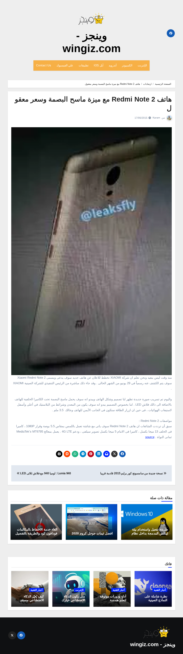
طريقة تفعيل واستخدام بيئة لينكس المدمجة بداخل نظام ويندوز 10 (150, 533)
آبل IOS (98, 65)
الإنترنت (142, 65)
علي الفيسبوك (64, 65)
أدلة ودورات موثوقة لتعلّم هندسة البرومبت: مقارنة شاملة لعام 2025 (113, 602)
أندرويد (113, 65)
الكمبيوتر (127, 65)
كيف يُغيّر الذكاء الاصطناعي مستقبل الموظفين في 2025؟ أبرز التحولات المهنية (30, 602)
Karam (156, 117)
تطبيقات (83, 65)
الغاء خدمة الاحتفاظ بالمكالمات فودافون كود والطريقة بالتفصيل (36, 531)
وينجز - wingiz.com (152, 644)
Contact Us (43, 65)
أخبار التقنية (160, 590)
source (149, 437)
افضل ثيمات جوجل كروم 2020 (92, 533)
